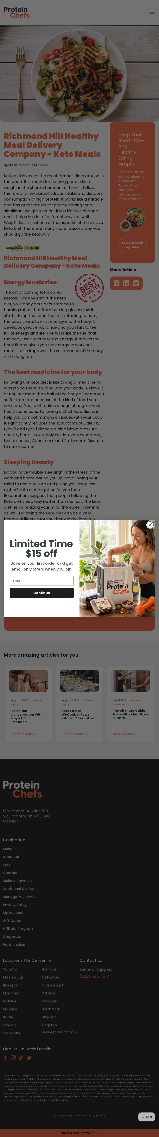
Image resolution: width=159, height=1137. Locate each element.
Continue (41, 592)
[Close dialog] (150, 524)
